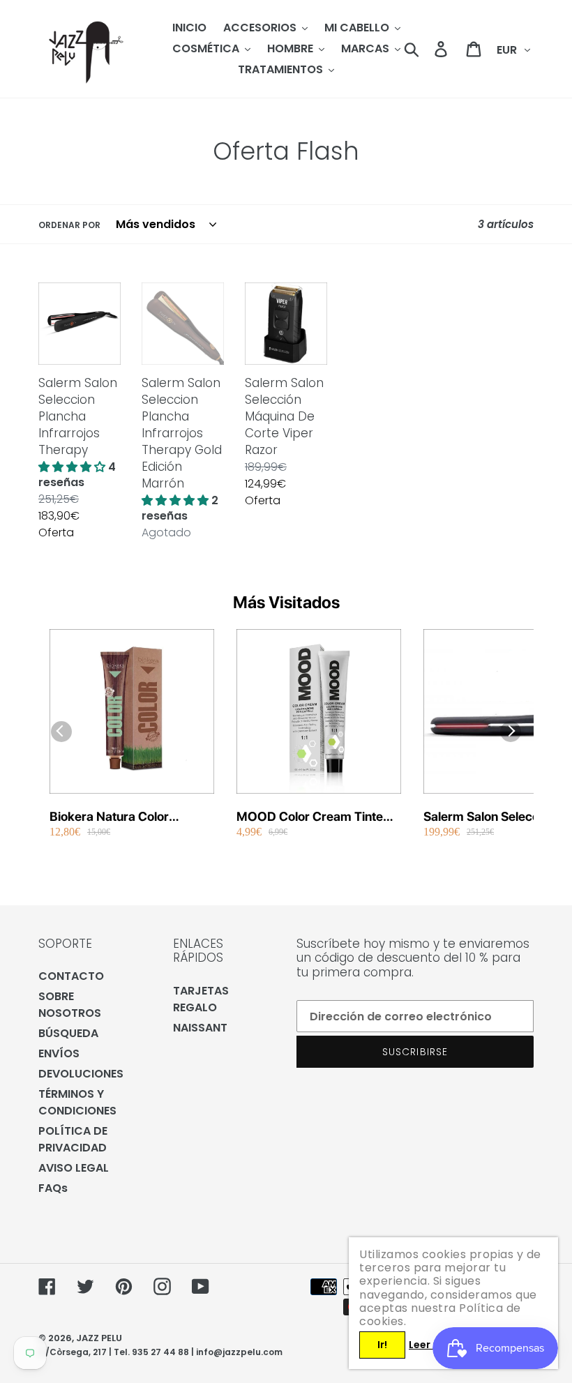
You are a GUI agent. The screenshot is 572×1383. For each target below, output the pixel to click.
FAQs (53, 1188)
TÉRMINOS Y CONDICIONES (77, 1102)
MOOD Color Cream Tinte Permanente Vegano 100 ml (315, 817)
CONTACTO (71, 976)
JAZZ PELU (99, 1338)
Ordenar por (69, 225)
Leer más (432, 1345)
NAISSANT (200, 1028)
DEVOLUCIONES (80, 1074)
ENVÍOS (59, 1053)
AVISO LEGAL (73, 1168)
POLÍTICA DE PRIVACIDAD (72, 1139)
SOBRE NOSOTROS (69, 1004)
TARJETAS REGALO (201, 999)
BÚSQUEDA (68, 1033)
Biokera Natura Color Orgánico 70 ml (109, 817)
